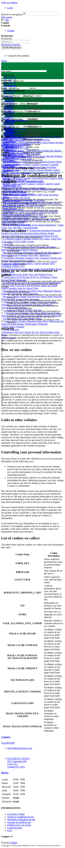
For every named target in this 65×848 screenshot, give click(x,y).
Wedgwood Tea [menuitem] (56, 321)
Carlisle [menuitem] (35, 164)
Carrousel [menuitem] (44, 164)
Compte (5, 144)
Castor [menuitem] (4, 167)
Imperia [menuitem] (41, 225)
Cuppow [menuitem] (5, 186)
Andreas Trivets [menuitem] (9, 142)
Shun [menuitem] (39, 291)
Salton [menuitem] (44, 285)
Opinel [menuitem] (15, 266)
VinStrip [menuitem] (6, 318)
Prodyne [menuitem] (42, 274)
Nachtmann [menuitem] (9, 258)
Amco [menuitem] (30, 139)
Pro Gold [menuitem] (33, 274)
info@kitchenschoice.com (19, 748)
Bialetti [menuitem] (57, 150)
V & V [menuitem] (7, 313)
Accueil (11, 165)
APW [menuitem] (38, 142)
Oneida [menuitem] (45, 263)
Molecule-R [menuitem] (14, 255)
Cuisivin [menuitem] (48, 183)
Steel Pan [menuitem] (57, 296)
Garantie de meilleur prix (19, 822)
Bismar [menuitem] (27, 153)
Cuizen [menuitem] (56, 183)
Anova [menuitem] (32, 142)
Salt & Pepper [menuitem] (33, 285)
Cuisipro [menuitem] (40, 183)
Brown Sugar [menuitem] (26, 159)
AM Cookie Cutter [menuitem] (10, 139)
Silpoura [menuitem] (57, 291)
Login (10, 7)
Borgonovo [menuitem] (26, 156)
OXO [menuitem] (22, 266)
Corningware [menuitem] (18, 181)
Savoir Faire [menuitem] (32, 288)
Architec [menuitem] (59, 142)
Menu (4, 61)
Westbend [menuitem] (42, 324)
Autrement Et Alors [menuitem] (19, 148)
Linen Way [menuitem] (56, 238)
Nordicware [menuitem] (56, 258)
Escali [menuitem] (27, 197)
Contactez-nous (14, 827)
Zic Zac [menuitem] (35, 332)
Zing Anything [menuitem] (47, 332)
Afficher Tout (18, 81)
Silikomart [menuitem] (48, 291)
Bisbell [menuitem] (19, 153)
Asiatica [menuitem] (21, 145)
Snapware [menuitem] (6, 293)
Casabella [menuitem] (53, 164)
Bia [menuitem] (52, 150)
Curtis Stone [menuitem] (16, 186)
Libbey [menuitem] (47, 238)
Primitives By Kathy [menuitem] (18, 274)
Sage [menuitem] (12, 285)
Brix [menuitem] (3, 159)
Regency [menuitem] (47, 277)
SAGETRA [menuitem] (20, 285)
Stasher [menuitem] (23, 296)
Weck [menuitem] (45, 321)
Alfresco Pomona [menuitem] (52, 137)
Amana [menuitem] (23, 139)
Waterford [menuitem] (31, 321)
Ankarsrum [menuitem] (23, 142)
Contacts (5, 737)
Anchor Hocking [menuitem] (41, 139)
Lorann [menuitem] (30, 241)
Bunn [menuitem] (59, 161)
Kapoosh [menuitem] (56, 230)
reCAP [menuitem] (39, 277)
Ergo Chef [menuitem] (18, 197)
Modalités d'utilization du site (21, 819)
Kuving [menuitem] (54, 236)
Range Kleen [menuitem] (9, 277)
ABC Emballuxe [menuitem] (20, 137)
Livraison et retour (16, 814)
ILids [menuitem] (34, 225)
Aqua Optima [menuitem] (48, 142)
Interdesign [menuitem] (51, 225)
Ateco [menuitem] (28, 145)
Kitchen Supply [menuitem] (46, 233)
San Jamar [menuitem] (52, 285)
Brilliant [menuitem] (58, 156)
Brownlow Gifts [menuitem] (10, 161)
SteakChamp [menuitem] (47, 296)
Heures (4, 772)
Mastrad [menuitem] (33, 249)
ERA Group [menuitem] (7, 197)
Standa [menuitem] (16, 296)
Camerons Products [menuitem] (21, 164)
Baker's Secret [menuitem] (10, 150)
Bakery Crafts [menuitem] (24, 150)
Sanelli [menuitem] (4, 288)
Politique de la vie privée (19, 825)
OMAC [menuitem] (30, 263)
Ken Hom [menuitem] (14, 233)
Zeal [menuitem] (16, 332)
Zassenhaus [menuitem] (8, 332)
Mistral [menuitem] (4, 255)
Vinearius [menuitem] (56, 315)
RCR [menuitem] (32, 277)
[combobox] (15, 41)
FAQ (9, 830)
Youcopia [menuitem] (14, 329)
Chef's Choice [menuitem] (28, 170)
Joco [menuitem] (10, 227)
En (7, 20)
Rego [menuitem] (54, 277)
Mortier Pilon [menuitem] (26, 255)
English (11, 30)
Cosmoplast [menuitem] (30, 181)
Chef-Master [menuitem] (8, 170)
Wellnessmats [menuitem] (31, 324)
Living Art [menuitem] (6, 241)
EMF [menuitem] (39, 194)
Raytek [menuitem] (26, 277)
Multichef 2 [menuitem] (44, 255)
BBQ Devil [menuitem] (37, 150)
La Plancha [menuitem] (8, 238)
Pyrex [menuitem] (50, 274)
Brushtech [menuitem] (23, 161)
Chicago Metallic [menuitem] (44, 170)
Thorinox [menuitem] (5, 304)
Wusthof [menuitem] (20, 326)
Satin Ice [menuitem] (22, 288)
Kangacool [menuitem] (46, 230)
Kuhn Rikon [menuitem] (44, 236)
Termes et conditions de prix (20, 816)
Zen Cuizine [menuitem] (25, 332)
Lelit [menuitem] (41, 238)
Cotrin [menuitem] (40, 181)
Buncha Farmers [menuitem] (48, 161)
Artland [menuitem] (13, 145)
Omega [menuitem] (37, 263)
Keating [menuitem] (5, 233)
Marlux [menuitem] (25, 249)
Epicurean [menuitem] (53, 194)
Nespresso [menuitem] (45, 258)
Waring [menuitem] (22, 321)
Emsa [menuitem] (45, 194)
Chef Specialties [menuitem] (48, 167)
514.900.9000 (8, 743)
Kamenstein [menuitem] (35, 230)
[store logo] (41, 14)
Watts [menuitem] (39, 321)
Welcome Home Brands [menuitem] (12, 324)
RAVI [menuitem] (19, 277)
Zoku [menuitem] (56, 332)
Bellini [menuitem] (46, 150)
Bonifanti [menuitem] (16, 156)
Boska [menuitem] (36, 156)
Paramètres (6, 146)
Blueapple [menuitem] (36, 153)
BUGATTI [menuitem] (34, 161)
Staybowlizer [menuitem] (33, 296)
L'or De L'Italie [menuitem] (19, 241)
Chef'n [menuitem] (18, 170)
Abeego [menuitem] (32, 137)
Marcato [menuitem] (5, 249)
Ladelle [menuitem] (18, 238)
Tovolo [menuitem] (4, 307)
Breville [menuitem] (50, 156)
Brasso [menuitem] (42, 156)
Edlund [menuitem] (23, 194)
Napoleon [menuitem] (20, 258)
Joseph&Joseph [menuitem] (30, 227)
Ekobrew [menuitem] (32, 194)
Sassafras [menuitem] (12, 288)
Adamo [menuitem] (39, 137)
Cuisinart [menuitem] (21, 183)
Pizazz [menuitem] (59, 269)
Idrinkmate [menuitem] (26, 225)
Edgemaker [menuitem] (14, 194)
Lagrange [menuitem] (26, 238)
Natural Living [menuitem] (32, 258)
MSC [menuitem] (36, 255)
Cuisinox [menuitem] (30, 183)
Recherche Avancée (10, 44)
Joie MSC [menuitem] (17, 227)
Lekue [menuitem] (35, 238)
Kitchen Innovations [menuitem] (29, 233)
